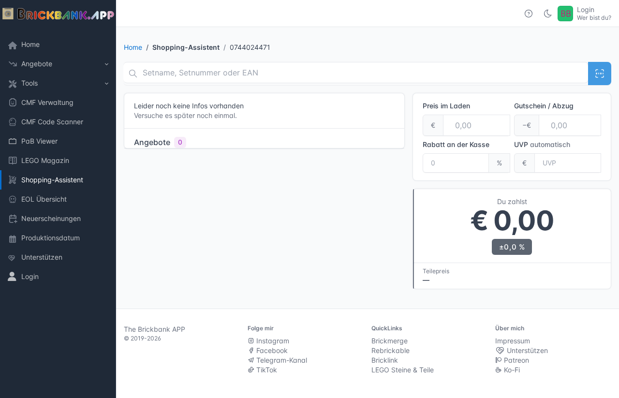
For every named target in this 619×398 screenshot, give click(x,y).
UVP (542, 144)
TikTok (265, 370)
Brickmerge (389, 341)
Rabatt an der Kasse (456, 144)
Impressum (512, 341)
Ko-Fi (511, 370)
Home (133, 47)
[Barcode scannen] (599, 73)
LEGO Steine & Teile (402, 370)
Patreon (515, 360)
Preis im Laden (446, 106)
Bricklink (384, 360)
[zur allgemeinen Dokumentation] (528, 13)
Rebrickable (390, 350)
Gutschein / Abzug (544, 106)
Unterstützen (526, 350)
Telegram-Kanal (280, 360)
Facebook (271, 350)
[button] (58, 64)
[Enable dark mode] (548, 13)
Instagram (271, 341)
